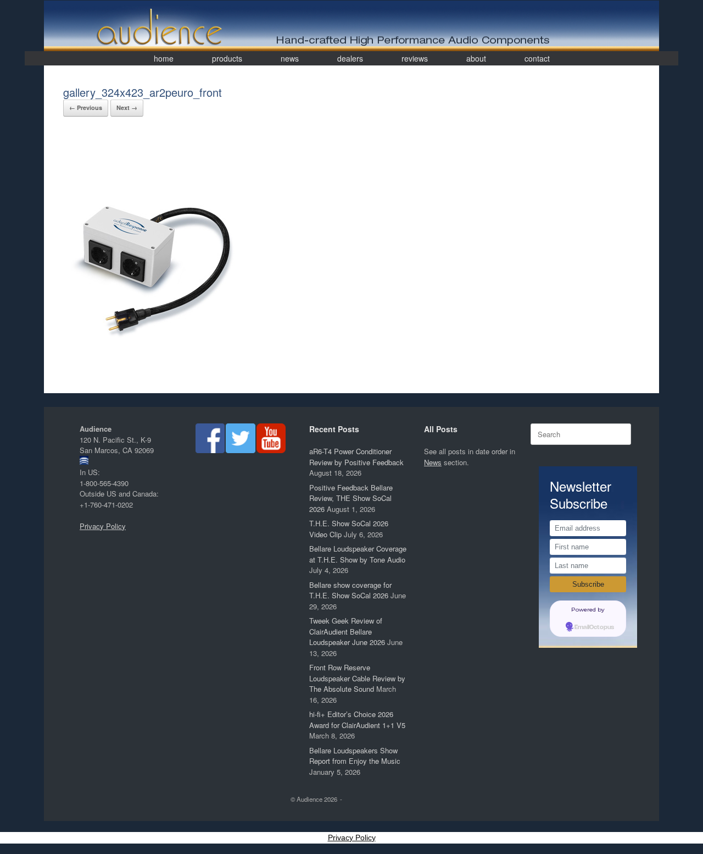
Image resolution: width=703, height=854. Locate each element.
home (164, 58)
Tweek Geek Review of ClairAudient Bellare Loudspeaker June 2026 (347, 631)
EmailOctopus (594, 627)
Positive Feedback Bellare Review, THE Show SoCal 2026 (351, 498)
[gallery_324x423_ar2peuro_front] (152, 368)
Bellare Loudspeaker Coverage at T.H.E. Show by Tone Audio (357, 554)
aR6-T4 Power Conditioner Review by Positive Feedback (356, 456)
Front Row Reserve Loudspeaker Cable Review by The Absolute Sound (357, 678)
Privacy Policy (103, 526)
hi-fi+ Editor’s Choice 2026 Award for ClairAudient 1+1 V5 (357, 719)
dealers (350, 58)
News (433, 462)
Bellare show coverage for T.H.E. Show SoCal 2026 (350, 590)
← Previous (85, 107)
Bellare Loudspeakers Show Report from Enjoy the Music (354, 756)
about (476, 58)
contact (537, 58)
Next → (126, 107)
